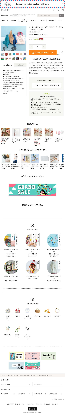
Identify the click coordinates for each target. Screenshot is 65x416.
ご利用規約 (10, 404)
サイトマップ (39, 404)
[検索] (53, 10)
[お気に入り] (58, 10)
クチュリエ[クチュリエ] (13, 375)
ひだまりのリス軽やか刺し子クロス (27, 139)
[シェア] (62, 52)
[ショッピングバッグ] (62, 10)
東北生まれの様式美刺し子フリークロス (5, 139)
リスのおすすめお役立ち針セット (59, 139)
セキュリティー (30, 404)
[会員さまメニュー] (49, 10)
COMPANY (55, 404)
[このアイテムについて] (63, 39)
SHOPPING (47, 404)
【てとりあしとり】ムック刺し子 (16, 139)
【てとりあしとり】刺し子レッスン (38, 139)
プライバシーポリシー (20, 404)
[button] (24, 39)
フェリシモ (3, 375)
